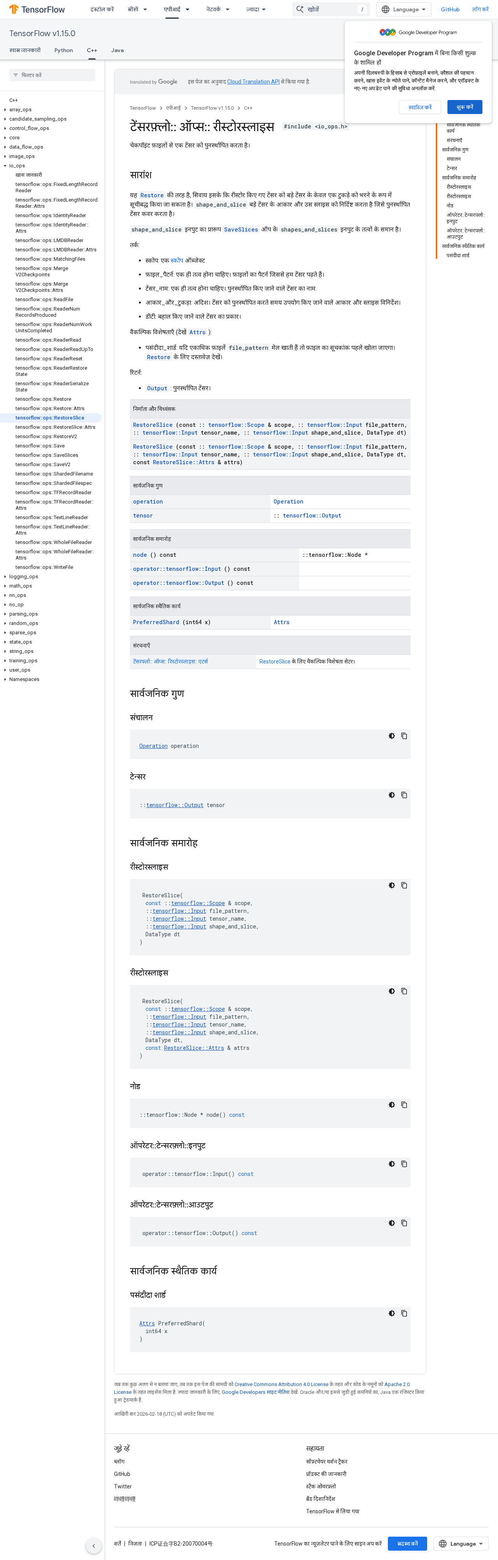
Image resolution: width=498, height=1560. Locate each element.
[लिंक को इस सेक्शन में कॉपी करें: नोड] (150, 1087)
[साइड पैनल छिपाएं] (94, 1546)
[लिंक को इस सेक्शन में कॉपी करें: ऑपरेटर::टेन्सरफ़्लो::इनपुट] (215, 1146)
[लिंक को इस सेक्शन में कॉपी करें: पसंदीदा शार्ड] (175, 1295)
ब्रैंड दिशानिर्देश (320, 1499)
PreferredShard (156, 622)
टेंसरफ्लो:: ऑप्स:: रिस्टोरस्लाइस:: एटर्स (170, 661)
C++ (92, 50)
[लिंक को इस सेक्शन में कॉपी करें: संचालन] (162, 718)
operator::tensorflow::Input (177, 568)
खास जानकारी (24, 50)
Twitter (123, 1486)
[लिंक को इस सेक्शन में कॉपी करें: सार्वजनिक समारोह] (208, 844)
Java (117, 50)
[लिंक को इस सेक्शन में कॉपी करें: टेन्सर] (155, 777)
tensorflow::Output (312, 515)
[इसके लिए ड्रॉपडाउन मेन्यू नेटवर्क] (230, 9)
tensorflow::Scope (236, 424)
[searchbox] (52, 75)
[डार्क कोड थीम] (392, 736)
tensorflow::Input (334, 424)
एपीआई (172, 9)
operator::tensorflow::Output (178, 582)
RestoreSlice (153, 424)
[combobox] (331, 9)
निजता (135, 1544)
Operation (288, 501)
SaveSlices (241, 229)
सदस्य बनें (407, 1543)
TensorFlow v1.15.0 (42, 34)
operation (148, 501)
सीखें (133, 9)
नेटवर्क (213, 9)
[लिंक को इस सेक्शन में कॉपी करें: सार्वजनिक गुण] (194, 694)
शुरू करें (465, 107)
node (140, 554)
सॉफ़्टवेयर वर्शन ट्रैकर (326, 1461)
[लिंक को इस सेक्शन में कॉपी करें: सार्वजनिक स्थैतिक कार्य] (227, 1272)
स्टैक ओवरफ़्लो (321, 1486)
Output (157, 388)
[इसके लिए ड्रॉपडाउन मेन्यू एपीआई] (190, 9)
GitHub (450, 9)
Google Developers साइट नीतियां (255, 1392)
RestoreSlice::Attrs (183, 462)
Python (63, 50)
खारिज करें (420, 107)
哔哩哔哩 (125, 1499)
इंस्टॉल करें (102, 9)
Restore (152, 195)
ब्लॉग (119, 1461)
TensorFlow (143, 108)
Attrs (197, 332)
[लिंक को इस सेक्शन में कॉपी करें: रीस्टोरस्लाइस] (178, 867)
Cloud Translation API (253, 82)
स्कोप (177, 260)
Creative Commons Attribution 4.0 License (281, 1384)
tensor (143, 515)
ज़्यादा (252, 9)
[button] (51, 109)
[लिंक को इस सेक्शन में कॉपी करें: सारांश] (159, 176)
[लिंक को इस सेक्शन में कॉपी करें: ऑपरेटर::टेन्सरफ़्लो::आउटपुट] (223, 1205)
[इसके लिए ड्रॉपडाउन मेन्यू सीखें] (147, 9)
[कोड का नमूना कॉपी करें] (404, 736)
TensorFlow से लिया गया (332, 1511)
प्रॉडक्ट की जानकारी (326, 1474)
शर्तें (117, 1544)
